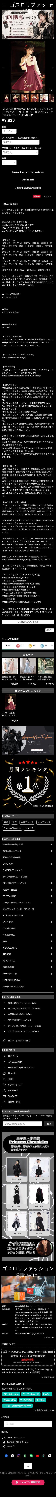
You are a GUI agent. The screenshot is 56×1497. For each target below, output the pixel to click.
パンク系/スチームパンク (14, 883)
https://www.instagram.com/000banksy (21, 584)
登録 (49, 1124)
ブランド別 (8, 922)
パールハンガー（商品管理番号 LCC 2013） (20, 138)
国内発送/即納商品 (11, 980)
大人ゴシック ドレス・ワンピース (18, 909)
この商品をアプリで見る (28, 622)
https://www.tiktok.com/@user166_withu (21, 602)
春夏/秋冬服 (8, 967)
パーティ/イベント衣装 (13, 986)
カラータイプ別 (10, 974)
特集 (5, 941)
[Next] (52, 67)
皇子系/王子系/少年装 (13, 844)
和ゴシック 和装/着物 (13, 915)
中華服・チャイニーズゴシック (17, 902)
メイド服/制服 (9, 928)
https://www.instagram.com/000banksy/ (21, 376)
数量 (4, 158)
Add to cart (28, 179)
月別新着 (7, 954)
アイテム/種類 (9, 896)
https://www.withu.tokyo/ (14, 357)
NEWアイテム (9, 961)
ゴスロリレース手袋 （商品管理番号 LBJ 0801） (23, 148)
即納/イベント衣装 (11, 857)
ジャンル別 (8, 864)
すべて (8, 646)
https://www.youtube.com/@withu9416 (21, 596)
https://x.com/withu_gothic (15, 578)
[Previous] (3, 67)
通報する (49, 630)
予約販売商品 (9, 935)
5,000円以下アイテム (13, 870)
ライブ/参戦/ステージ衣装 (15, 877)
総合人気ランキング (12, 851)
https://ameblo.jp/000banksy (16, 590)
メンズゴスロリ (10, 948)
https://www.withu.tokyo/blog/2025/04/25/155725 (26, 559)
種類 (4, 127)
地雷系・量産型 (10, 890)
